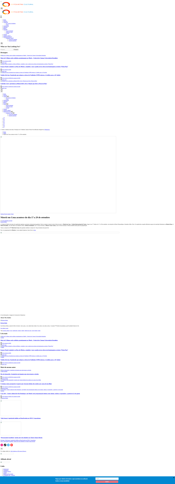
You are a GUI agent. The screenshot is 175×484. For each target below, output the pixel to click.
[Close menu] (2, 449)
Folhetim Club (9, 38)
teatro (39, 330)
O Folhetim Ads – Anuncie (9, 475)
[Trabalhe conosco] (4, 121)
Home (4, 19)
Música (4, 28)
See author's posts (4, 328)
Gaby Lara (4, 62)
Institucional (6, 469)
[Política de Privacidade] (4, 124)
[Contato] (4, 122)
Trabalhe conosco (7, 471)
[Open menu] (87, 17)
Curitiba (2, 347)
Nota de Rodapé (9, 30)
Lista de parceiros (12, 40)
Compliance (5, 470)
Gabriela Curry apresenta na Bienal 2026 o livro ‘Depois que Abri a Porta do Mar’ (24, 83)
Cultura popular (4, 371)
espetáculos (15, 330)
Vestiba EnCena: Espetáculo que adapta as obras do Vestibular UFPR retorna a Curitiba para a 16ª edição (30, 75)
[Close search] (2, 90)
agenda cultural (6, 330)
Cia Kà (7, 33)
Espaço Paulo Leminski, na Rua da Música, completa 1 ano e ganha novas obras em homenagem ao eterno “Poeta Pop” (34, 66)
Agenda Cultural (6, 35)
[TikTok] (5, 445)
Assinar (107, 481)
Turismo (5, 34)
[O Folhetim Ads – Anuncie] (4, 125)
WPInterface (47, 129)
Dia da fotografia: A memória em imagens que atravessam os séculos (20, 374)
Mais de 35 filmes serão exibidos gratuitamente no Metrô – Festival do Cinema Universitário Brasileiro (29, 58)
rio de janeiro (34, 330)
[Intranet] (4, 127)
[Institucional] (4, 118)
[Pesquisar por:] (7, 49)
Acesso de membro (13, 39)
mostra (19, 330)
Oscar (7, 24)
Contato (5, 472)
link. (35, 230)
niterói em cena (28, 330)
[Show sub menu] (8, 96)
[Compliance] (4, 119)
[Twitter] (8, 445)
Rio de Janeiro (7, 214)
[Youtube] (11, 445)
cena (11, 330)
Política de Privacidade (8, 474)
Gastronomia (6, 26)
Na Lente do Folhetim (11, 23)
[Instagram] (2, 445)
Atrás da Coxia (9, 32)
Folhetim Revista (7, 37)
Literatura (5, 27)
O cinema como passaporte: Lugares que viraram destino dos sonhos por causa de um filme (26, 383)
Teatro (4, 29)
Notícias (5, 21)
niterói (22, 330)
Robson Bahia (4, 222)
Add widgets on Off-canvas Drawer (18, 451)
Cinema (5, 22)
